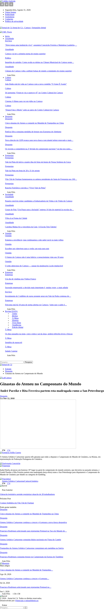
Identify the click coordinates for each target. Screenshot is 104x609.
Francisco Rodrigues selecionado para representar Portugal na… (25, 587)
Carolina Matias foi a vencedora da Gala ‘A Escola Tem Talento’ (31, 227)
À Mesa (15, 318)
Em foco (8, 41)
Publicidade (9, 14)
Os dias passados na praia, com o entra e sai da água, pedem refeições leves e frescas (39, 334)
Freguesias (9, 155)
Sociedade (9, 194)
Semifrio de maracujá (13, 342)
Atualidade (9, 38)
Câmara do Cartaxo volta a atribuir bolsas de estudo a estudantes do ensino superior (38, 71)
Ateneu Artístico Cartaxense (13, 481)
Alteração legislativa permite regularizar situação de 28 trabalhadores (27, 494)
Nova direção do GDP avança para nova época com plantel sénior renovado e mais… (39, 140)
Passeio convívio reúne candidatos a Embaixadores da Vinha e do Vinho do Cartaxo (38, 201)
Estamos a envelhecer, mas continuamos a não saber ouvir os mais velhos (34, 240)
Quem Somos (10, 12)
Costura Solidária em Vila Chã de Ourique (17, 503)
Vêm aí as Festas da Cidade (16, 218)
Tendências (16, 325)
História (15, 320)
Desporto (8, 116)
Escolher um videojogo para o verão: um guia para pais (27, 248)
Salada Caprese (11, 351)
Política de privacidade (14, 21)
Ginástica (34, 481)
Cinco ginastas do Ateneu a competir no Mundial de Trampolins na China (34, 123)
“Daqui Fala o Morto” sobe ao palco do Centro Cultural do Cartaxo (32, 110)
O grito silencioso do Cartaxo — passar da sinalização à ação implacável (34, 266)
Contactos (9, 19)
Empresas (9, 272)
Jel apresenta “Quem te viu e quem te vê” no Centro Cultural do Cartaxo (34, 93)
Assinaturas (9, 17)
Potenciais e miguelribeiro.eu (26, 601)
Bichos (15, 316)
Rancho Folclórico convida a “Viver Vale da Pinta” (25, 188)
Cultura (8, 77)
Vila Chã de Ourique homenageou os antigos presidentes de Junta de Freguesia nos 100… (41, 179)
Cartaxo (27, 481)
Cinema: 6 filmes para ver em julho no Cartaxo (23, 101)
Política (8, 58)
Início (7, 36)
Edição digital (17, 327)
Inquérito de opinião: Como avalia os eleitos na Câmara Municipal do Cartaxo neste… (39, 62)
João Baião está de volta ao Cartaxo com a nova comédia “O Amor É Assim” (36, 84)
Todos (14, 314)
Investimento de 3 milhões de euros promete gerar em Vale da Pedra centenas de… (38, 296)
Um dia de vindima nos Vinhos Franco (20, 279)
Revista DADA (11, 311)
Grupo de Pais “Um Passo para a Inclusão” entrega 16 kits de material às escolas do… (39, 210)
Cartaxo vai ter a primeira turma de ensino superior (25, 54)
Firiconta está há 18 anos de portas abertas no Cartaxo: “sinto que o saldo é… (36, 305)
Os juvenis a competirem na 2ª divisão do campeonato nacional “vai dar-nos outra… (38, 149)
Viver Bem (16, 323)
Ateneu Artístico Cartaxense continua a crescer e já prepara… (24, 578)
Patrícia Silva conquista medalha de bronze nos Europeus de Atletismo (33, 132)
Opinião (8, 233)
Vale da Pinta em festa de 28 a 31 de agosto (22, 171)
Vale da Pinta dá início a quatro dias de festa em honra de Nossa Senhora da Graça (38, 162)
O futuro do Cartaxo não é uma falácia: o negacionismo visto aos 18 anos (34, 257)
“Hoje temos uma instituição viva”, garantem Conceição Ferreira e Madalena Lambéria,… (41, 45)
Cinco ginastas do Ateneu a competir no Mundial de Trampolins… (26, 570)
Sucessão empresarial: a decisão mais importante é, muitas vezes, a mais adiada (36, 287)
